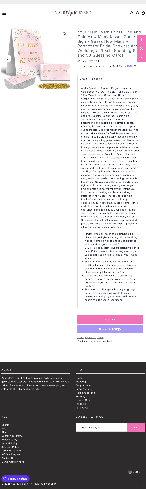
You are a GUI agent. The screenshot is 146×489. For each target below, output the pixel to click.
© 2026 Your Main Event (15, 483)
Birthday (80, 396)
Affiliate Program (11, 454)
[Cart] (143, 13)
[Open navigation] (27, 13)
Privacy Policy (9, 439)
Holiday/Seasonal (85, 392)
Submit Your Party (11, 435)
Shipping (97, 78)
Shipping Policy (10, 447)
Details (83, 78)
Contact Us (7, 458)
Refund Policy (9, 443)
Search (5, 424)
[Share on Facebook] (141, 39)
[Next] (65, 59)
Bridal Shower (84, 389)
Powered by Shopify (44, 483)
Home (79, 378)
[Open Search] (131, 13)
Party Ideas (82, 407)
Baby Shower (83, 385)
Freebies (81, 403)
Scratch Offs (83, 400)
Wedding (81, 381)
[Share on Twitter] (141, 48)
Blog (4, 432)
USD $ (136, 471)
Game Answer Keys (12, 461)
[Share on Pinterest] (141, 57)
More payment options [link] (90, 337)
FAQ (3, 428)
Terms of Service (11, 450)
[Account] (137, 13)
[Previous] (7, 59)
